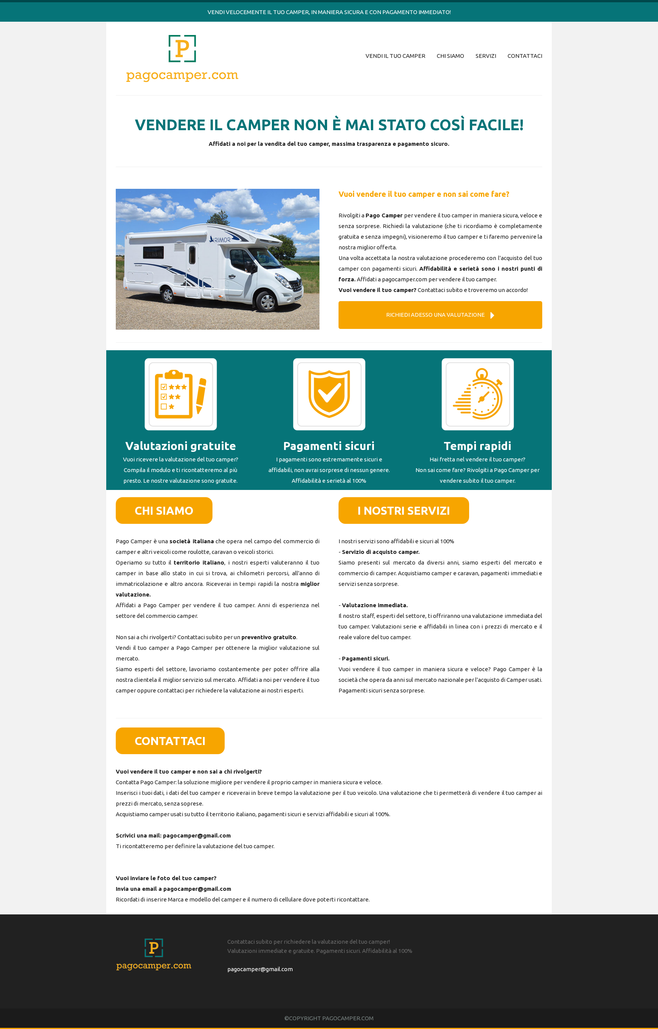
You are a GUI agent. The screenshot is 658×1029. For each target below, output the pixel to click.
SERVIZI (486, 56)
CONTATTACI (525, 56)
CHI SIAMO (450, 56)
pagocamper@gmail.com (197, 835)
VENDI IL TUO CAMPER (395, 56)
